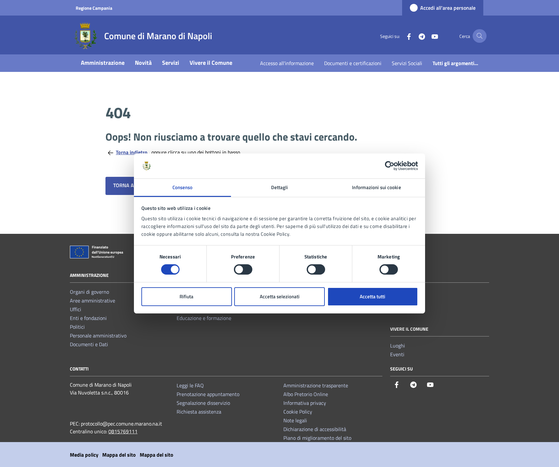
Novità (143, 62)
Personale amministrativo (98, 335)
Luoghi (397, 345)
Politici (77, 327)
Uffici (75, 309)
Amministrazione (103, 62)
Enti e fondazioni (88, 318)
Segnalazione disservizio (203, 403)
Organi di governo (89, 292)
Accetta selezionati (280, 296)
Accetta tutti (372, 296)
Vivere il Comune (211, 62)
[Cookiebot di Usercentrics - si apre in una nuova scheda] (389, 166)
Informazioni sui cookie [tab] (376, 187)
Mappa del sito (119, 455)
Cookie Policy (297, 412)
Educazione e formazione (204, 318)
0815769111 (122, 431)
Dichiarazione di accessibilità (314, 429)
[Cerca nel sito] (480, 36)
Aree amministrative (92, 300)
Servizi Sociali (407, 63)
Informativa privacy (304, 403)
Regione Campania (94, 8)
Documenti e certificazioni (352, 63)
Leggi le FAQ (190, 385)
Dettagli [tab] (279, 187)
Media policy (84, 455)
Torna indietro (132, 152)
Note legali (295, 420)
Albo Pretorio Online (305, 394)
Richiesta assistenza (199, 412)
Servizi (170, 62)
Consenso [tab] (182, 187)
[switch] (243, 269)
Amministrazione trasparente (315, 385)
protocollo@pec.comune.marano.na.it (121, 423)
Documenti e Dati (89, 344)
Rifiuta (186, 296)
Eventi (397, 354)
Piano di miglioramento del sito (317, 438)
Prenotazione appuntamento (208, 394)
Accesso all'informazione (287, 63)
